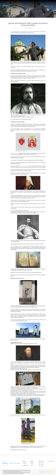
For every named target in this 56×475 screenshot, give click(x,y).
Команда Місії (25, 465)
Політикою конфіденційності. (25, 471)
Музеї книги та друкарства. (15, 416)
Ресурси (32, 463)
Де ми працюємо (32, 461)
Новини (32, 465)
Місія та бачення (24, 461)
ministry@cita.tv (51, 461)
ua (49, 6)
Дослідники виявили (14, 153)
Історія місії (25, 463)
